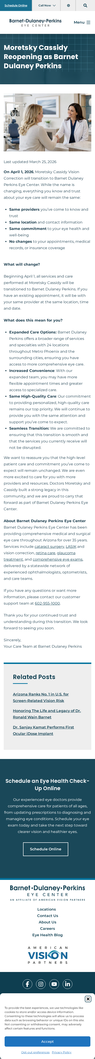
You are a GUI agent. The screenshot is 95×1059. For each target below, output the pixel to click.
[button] (88, 999)
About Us (47, 922)
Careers (47, 929)
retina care (45, 553)
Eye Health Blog (47, 935)
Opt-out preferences (35, 1052)
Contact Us (47, 916)
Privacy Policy (61, 1052)
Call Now (45, 5)
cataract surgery (49, 546)
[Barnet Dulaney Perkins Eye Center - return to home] (47, 893)
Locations (46, 909)
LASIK (71, 546)
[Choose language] (68, 5)
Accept (47, 1041)
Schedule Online (16, 5)
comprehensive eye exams (58, 559)
